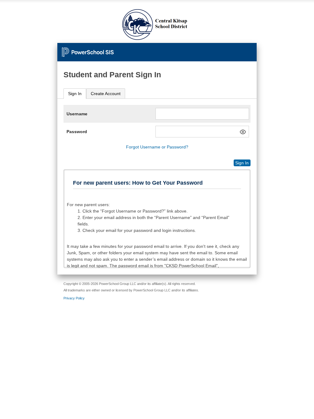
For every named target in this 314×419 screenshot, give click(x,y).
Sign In (75, 93)
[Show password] (243, 132)
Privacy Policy (74, 298)
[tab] (74, 93)
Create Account (106, 93)
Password (77, 131)
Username (77, 113)
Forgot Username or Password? (157, 146)
